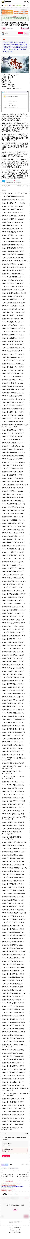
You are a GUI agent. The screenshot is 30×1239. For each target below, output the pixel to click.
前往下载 (26, 28)
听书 (4, 28)
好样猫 (19, 1227)
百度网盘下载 (6, 1156)
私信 (26, 33)
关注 (21, 33)
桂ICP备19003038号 (15, 1230)
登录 (7, 1151)
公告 (2, 5)
